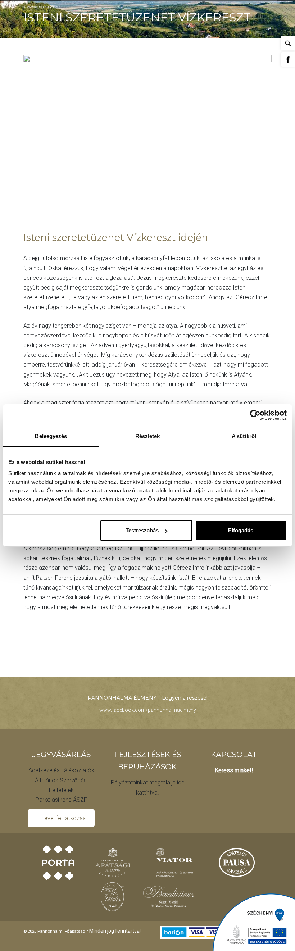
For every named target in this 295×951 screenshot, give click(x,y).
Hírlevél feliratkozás (61, 818)
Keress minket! (234, 770)
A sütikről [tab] (244, 436)
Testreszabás (142, 530)
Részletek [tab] (147, 436)
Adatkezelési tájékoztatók (61, 770)
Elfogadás (240, 530)
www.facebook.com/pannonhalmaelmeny (147, 710)
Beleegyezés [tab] (51, 436)
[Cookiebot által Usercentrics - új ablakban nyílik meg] (255, 415)
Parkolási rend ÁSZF (61, 799)
